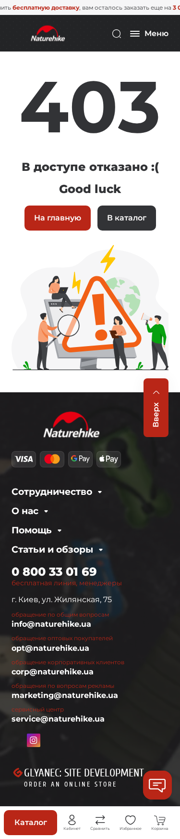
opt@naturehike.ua (50, 648)
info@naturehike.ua (51, 624)
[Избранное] (130, 820)
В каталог (126, 217)
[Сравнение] (100, 820)
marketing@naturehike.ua (65, 695)
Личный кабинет (72, 820)
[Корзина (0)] (160, 820)
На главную (57, 217)
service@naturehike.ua (58, 718)
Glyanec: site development (84, 773)
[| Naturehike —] (47, 33)
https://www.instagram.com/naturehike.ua (33, 740)
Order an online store (70, 784)
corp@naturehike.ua (53, 671)
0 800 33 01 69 (54, 572)
